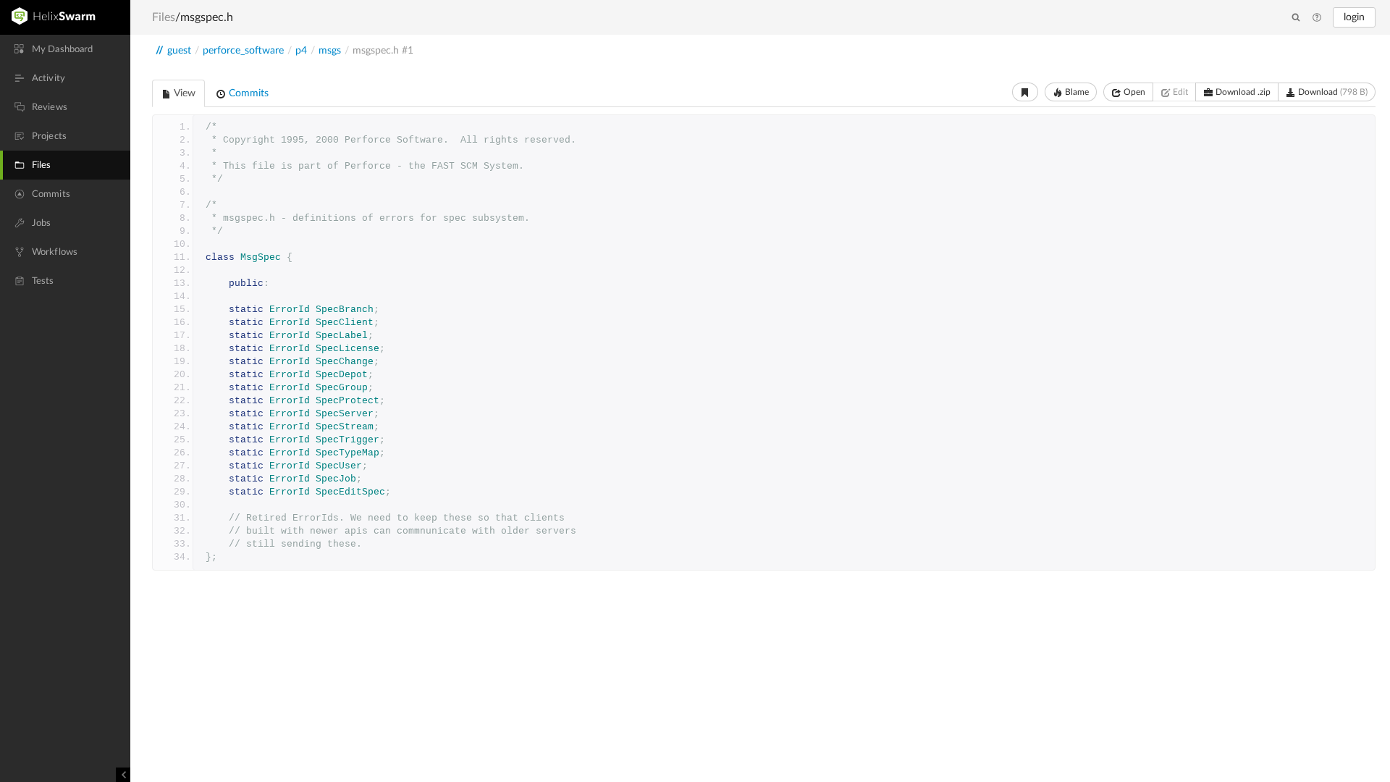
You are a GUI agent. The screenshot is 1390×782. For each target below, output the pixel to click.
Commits (247, 93)
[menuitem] (65, 49)
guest (179, 51)
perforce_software (243, 51)
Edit (1179, 92)
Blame (1076, 92)
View (183, 93)
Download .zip (1242, 92)
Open (1133, 92)
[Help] (1317, 18)
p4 (301, 51)
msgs (330, 51)
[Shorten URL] (1025, 92)
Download (1332, 92)
